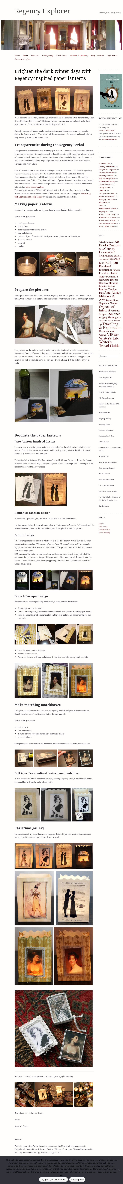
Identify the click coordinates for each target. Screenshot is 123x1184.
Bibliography (47, 55)
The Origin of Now (110, 319)
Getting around (104, 187)
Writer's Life (109, 338)
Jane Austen (112, 292)
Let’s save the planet (23, 59)
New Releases (61, 55)
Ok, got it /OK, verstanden (53, 1179)
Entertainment (103, 259)
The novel (35, 55)
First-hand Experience (105, 267)
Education (117, 255)
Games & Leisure (105, 184)
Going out (102, 190)
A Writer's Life (104, 163)
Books (103, 245)
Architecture (110, 242)
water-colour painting (35, 186)
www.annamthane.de (106, 130)
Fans (101, 263)
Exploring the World (106, 175)
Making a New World (106, 196)
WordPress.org (104, 532)
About (25, 55)
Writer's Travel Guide (106, 226)
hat (116, 279)
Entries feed (103, 526)
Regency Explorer (42, 11)
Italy (101, 293)
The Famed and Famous (107, 217)
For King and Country (107, 181)
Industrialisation (107, 286)
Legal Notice (112, 55)
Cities (101, 249)
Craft (112, 252)
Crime (102, 255)
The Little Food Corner (107, 220)
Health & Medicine (108, 283)
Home (17, 55)
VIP (110, 334)
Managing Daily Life (106, 199)
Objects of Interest (106, 308)
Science (114, 313)
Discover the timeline (106, 172)
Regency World (104, 211)
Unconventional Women (107, 223)
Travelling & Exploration (110, 325)
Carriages (115, 245)
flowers (116, 269)
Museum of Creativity (79, 55)
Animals (102, 241)
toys (100, 324)
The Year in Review (112, 320)
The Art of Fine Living (107, 214)
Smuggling (103, 317)
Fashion (111, 262)
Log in (101, 523)
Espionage (114, 259)
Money (109, 300)
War (116, 334)
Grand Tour (108, 279)
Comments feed (104, 529)
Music (115, 300)
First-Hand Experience (107, 178)
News (101, 205)
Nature (113, 303)
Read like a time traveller (107, 208)
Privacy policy (77, 1179)
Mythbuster (103, 202)
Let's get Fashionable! (106, 193)
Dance (109, 255)
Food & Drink (108, 273)
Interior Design (108, 289)
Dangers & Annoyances (107, 169)
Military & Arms (107, 298)
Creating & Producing (107, 166)
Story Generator (97, 55)
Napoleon (104, 303)
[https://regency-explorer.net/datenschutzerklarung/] (119, 1170)
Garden (103, 276)
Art (117, 241)
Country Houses (107, 250)
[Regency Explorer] (61, 35)
